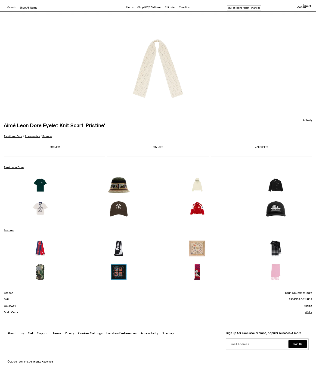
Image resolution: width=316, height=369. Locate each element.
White (308, 312)
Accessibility (149, 333)
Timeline (184, 7)
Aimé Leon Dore (13, 136)
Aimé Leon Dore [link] (14, 167)
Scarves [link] (9, 230)
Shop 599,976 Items (149, 7)
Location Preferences (121, 333)
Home (130, 7)
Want (307, 6)
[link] (40, 185)
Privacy (69, 333)
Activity (307, 120)
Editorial (170, 7)
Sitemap (168, 333)
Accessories (32, 136)
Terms (57, 333)
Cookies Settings (90, 333)
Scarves (47, 136)
